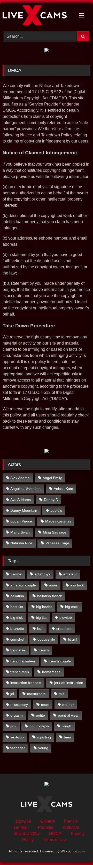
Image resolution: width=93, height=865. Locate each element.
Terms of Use (55, 840)
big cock (72, 607)
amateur (70, 574)
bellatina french (49, 596)
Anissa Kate (63, 489)
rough (66, 726)
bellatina (17, 596)
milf (61, 694)
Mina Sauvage (54, 532)
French (70, 821)
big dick (16, 617)
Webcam (71, 827)
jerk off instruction (68, 683)
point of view (68, 715)
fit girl (72, 639)
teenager (17, 748)
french (43, 650)
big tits (41, 617)
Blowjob (23, 821)
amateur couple (23, 585)
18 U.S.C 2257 (26, 833)
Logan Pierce (21, 521)
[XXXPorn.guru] (38, 16)
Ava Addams (20, 500)
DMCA (55, 833)
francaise (17, 650)
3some (15, 574)
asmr (53, 585)
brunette (17, 628)
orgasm (16, 715)
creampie (64, 628)
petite (40, 715)
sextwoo (17, 737)
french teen (19, 672)
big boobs (44, 607)
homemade (51, 672)
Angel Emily (52, 478)
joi (12, 694)
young (43, 748)
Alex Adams (19, 478)
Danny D (51, 500)
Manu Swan (20, 532)
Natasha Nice (21, 543)
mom (45, 704)
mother (68, 704)
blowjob (65, 617)
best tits (16, 607)
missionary (19, 704)
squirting (44, 737)
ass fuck (77, 585)
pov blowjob (39, 726)
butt (40, 628)
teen (67, 737)
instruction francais (25, 683)
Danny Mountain (23, 510)
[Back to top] (77, 850)
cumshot (17, 639)
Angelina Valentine (25, 489)
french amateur (22, 661)
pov (13, 726)
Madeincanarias (58, 521)
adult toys (42, 574)
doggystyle (46, 639)
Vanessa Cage (57, 543)
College (47, 821)
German (21, 827)
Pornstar (45, 827)
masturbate (36, 694)
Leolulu (56, 510)
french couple (60, 661)
